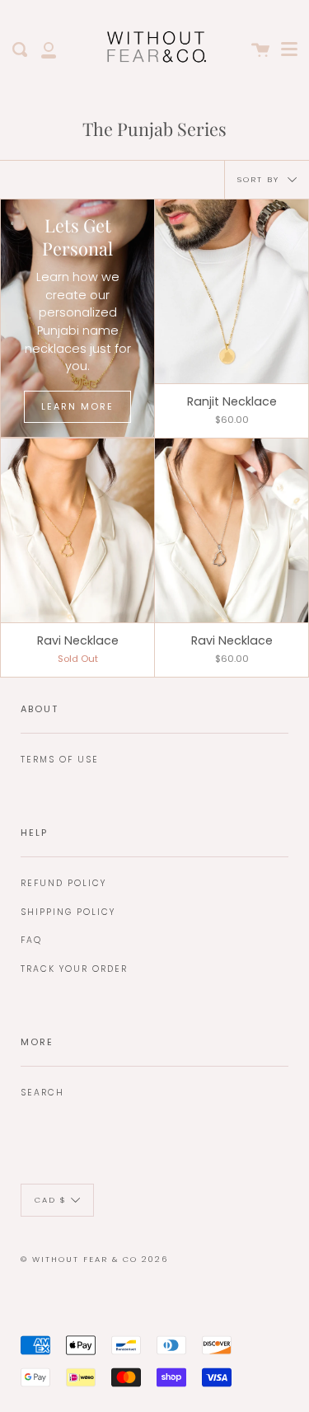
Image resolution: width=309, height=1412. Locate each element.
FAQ (31, 940)
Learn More (77, 406)
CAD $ (51, 1199)
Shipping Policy (68, 912)
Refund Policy (63, 883)
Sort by (260, 178)
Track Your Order (74, 969)
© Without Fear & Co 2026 (94, 1259)
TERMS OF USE (60, 759)
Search (42, 1092)
